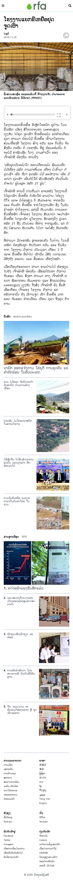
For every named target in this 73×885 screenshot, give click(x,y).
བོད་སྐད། (42, 790)
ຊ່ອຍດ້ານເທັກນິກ (46, 861)
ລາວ (41, 782)
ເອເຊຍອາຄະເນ (10, 795)
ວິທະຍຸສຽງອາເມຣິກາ (48, 857)
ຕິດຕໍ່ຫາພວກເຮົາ (11, 857)
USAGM (43, 853)
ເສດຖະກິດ (8, 769)
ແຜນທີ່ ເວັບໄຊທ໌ (46, 866)
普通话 (42, 765)
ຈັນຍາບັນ (43, 836)
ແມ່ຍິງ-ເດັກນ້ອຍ (11, 786)
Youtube (43, 822)
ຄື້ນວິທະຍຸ (8, 817)
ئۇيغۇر (42, 795)
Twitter (7, 840)
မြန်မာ (42, 773)
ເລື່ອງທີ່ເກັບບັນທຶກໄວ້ (13, 853)
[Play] (8, 115)
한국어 (42, 778)
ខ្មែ (40, 786)
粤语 (41, 769)
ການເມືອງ (8, 765)
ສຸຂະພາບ (8, 778)
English (43, 803)
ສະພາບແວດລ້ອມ (11, 782)
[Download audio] (66, 114)
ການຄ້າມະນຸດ (10, 773)
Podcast (8, 822)
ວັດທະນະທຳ (9, 799)
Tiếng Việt (44, 799)
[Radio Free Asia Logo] (36, 5)
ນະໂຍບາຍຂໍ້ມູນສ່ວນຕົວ (49, 844)
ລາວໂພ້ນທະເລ (10, 790)
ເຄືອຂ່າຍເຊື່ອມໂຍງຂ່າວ (14, 849)
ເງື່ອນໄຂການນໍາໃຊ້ (47, 849)
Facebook (8, 836)
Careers (43, 840)
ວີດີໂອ (42, 817)
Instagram (8, 844)
